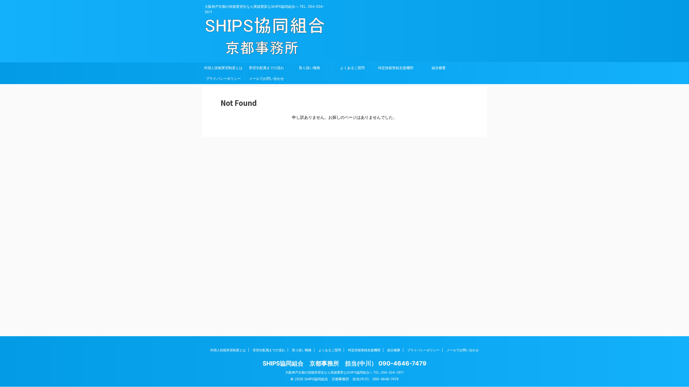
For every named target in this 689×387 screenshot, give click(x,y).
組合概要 (439, 68)
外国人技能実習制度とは (223, 68)
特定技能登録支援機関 (395, 68)
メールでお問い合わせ (266, 78)
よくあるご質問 (352, 68)
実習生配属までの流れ (266, 68)
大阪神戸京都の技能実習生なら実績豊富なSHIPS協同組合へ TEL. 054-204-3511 (344, 372)
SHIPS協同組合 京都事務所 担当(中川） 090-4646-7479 (345, 363)
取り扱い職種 (309, 68)
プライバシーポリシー (223, 78)
